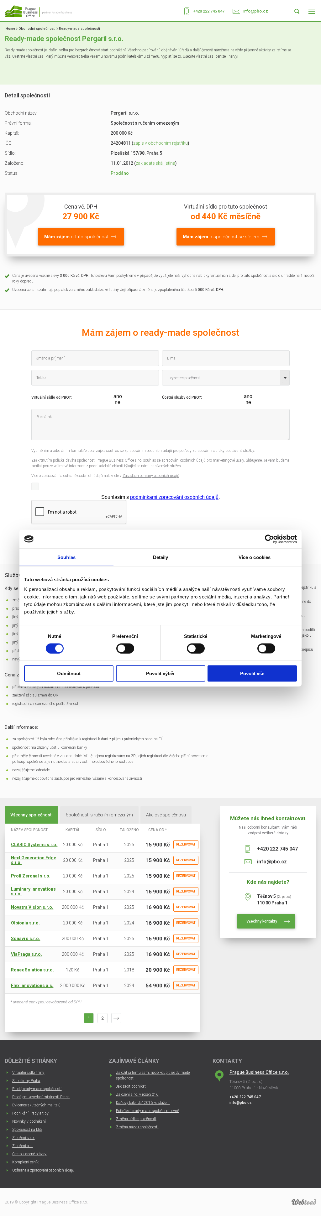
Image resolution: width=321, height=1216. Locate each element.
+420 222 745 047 (208, 11)
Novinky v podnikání (29, 1121)
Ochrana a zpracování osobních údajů (43, 1170)
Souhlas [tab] (66, 557)
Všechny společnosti (31, 814)
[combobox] (226, 377)
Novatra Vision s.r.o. (32, 907)
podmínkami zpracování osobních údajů (174, 497)
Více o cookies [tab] (255, 557)
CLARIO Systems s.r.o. (34, 844)
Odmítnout (69, 673)
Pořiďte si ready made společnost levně (147, 1111)
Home (10, 29)
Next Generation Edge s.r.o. (33, 860)
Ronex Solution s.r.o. (32, 969)
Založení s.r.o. (23, 1138)
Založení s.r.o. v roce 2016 (137, 1094)
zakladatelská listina (155, 163)
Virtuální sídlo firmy (28, 1072)
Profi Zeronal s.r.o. (30, 875)
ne (117, 402)
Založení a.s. (22, 1146)
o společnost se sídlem (221, 237)
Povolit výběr (160, 673)
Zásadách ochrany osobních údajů (151, 475)
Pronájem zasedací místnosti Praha (41, 1097)
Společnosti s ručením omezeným (99, 814)
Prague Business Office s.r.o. (259, 1072)
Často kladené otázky (29, 1154)
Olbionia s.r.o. (25, 922)
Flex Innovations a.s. (32, 985)
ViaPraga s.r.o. (26, 954)
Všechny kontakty (261, 921)
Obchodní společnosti (36, 29)
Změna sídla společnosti (136, 1119)
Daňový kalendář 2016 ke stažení (143, 1102)
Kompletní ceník (25, 1162)
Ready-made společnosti (79, 29)
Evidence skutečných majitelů (36, 1105)
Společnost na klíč (27, 1129)
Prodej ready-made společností (36, 1089)
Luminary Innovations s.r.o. (33, 891)
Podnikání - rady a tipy (30, 1113)
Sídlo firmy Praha (26, 1081)
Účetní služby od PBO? (181, 397)
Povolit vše (252, 673)
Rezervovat (185, 844)
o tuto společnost (76, 237)
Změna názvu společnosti (137, 1127)
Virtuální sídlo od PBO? (51, 397)
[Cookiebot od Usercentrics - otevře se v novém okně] (269, 539)
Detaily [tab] (160, 557)
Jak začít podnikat (131, 1086)
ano (117, 396)
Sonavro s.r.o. (25, 938)
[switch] (125, 648)
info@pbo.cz (255, 11)
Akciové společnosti (166, 814)
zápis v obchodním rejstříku (160, 143)
